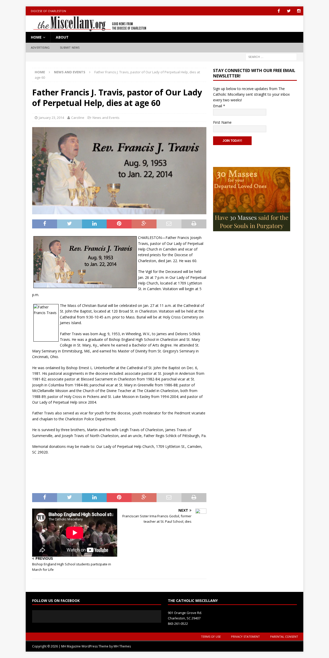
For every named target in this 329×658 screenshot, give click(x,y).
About (62, 37)
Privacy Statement (245, 636)
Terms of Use (211, 636)
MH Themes (122, 646)
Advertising (40, 47)
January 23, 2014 (51, 117)
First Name (222, 122)
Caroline (77, 117)
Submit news (69, 47)
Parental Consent (284, 636)
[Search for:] (271, 56)
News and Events (106, 117)
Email (219, 105)
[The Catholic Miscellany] (87, 28)
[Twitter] (288, 10)
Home (36, 37)
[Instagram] (298, 10)
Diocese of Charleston (48, 11)
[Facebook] (278, 10)
